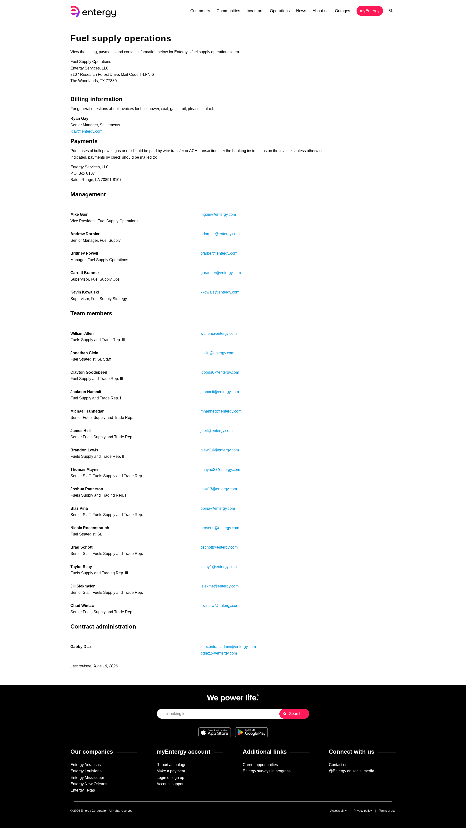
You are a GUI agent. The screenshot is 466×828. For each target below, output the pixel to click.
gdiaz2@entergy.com (218, 653)
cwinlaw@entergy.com (219, 606)
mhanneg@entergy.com (220, 411)
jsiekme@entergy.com (219, 586)
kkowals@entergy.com (219, 292)
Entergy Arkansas (85, 765)
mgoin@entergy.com (218, 214)
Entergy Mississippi (87, 778)
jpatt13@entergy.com (218, 489)
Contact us (338, 765)
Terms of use (387, 810)
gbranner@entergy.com (220, 273)
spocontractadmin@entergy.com (228, 647)
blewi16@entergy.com (219, 450)
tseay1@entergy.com (218, 567)
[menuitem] (200, 11)
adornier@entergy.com (220, 234)
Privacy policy (363, 810)
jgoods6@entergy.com (219, 372)
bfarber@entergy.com (218, 253)
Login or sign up (170, 778)
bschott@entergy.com (219, 547)
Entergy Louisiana (86, 771)
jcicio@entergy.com (217, 353)
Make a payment (171, 771)
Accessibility (338, 810)
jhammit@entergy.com (219, 392)
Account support (170, 784)
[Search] (391, 11)
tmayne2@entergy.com (220, 469)
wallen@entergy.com (218, 333)
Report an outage (171, 765)
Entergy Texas (82, 790)
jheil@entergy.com (216, 431)
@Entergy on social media (351, 771)
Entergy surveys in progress (267, 771)
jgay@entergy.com (86, 131)
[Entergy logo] (94, 11)
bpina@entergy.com (217, 508)
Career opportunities (260, 765)
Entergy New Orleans (88, 784)
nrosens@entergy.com (219, 528)
